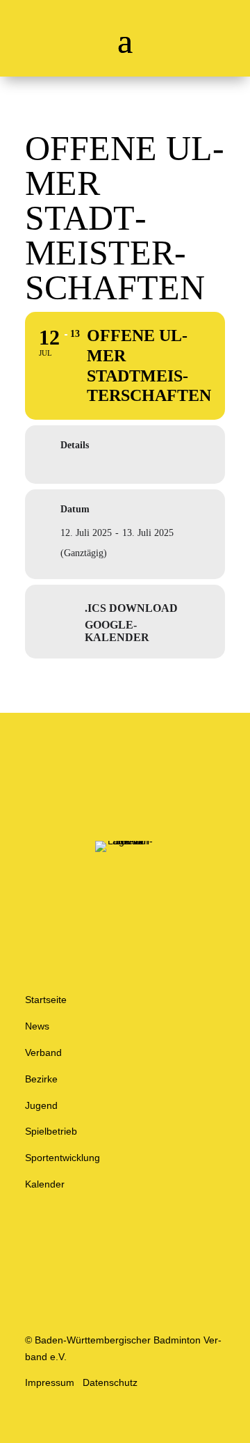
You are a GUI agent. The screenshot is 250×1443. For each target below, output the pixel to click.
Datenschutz (110, 1382)
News (37, 1026)
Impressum (49, 1382)
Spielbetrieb (51, 1131)
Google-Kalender (117, 631)
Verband (43, 1052)
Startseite (46, 999)
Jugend (41, 1105)
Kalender (45, 1184)
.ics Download (131, 608)
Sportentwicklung (62, 1157)
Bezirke (41, 1079)
